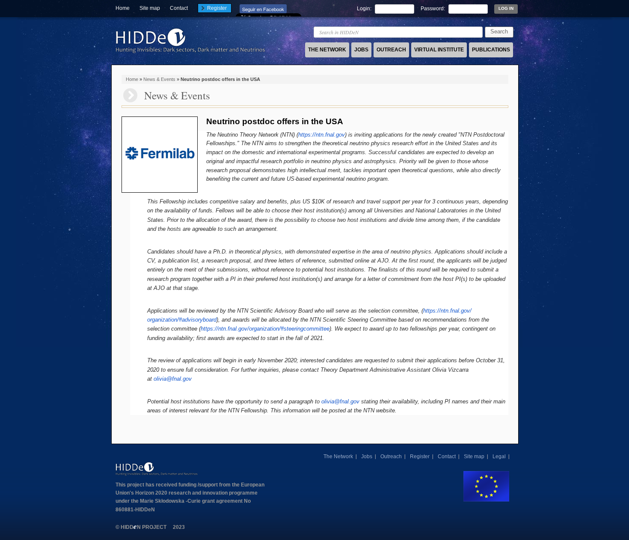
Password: (433, 9)
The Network (338, 456)
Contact (179, 8)
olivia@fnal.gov (173, 379)
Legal (499, 456)
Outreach (391, 456)
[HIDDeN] (190, 53)
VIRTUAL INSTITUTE (439, 50)
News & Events (159, 79)
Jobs (366, 456)
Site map (149, 8)
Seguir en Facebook (263, 9)
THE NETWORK (327, 50)
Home (123, 8)
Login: (365, 9)
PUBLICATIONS (491, 50)
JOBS (361, 50)
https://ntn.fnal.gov (321, 134)
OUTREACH (391, 50)
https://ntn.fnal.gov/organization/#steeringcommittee (265, 328)
